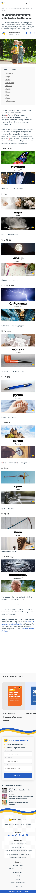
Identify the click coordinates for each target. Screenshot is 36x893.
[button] (26, 33)
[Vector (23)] (9, 835)
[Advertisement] (18, 650)
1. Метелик (9, 74)
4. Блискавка (9, 83)
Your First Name (8, 750)
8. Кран (7, 95)
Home (3, 8)
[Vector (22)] (27, 835)
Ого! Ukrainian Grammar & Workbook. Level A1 (12, 717)
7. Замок (8, 92)
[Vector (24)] (13, 835)
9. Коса (7, 98)
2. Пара (7, 77)
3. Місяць (8, 80)
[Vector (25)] (16, 835)
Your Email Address (9, 765)
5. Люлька (8, 86)
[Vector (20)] (20, 835)
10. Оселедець (10, 101)
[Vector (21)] (23, 835)
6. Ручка (7, 89)
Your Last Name (8, 757)
